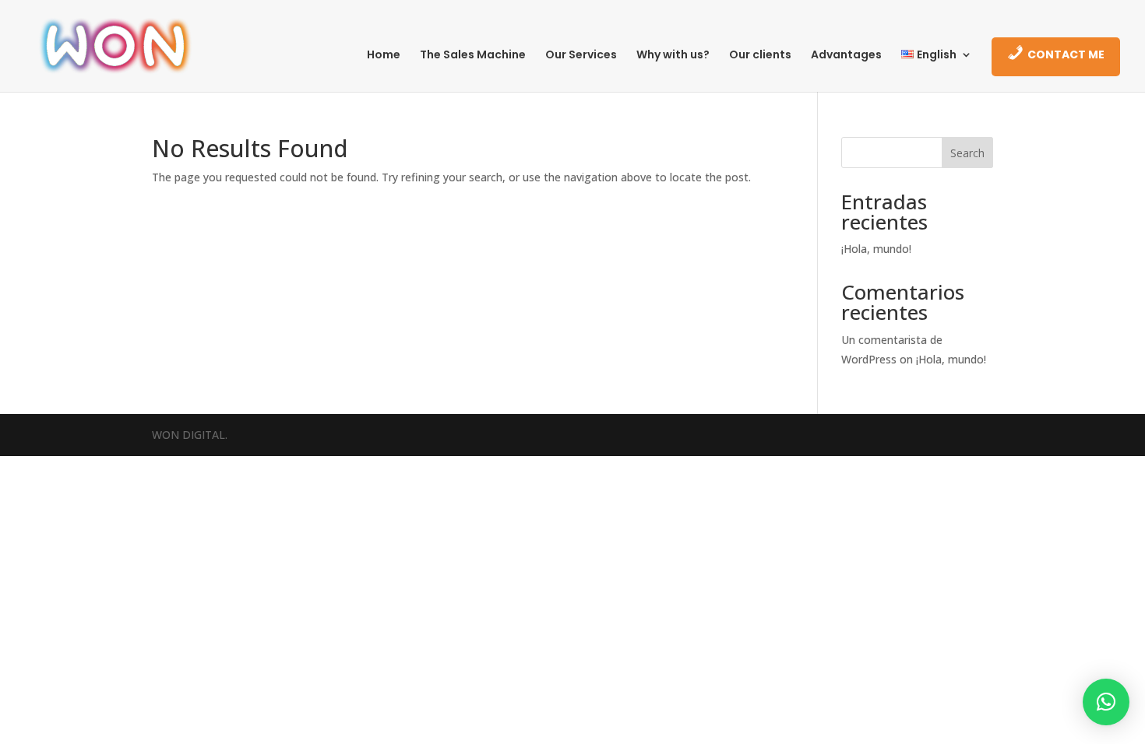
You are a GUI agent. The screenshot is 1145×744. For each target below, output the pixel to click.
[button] (1106, 702)
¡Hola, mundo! (876, 248)
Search (967, 153)
